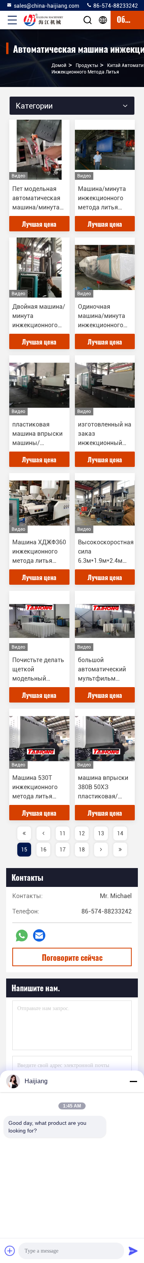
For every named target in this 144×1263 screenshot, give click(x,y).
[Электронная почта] (39, 935)
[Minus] (133, 1081)
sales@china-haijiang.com (46, 6)
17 (63, 849)
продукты (87, 65)
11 (63, 833)
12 (82, 833)
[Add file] (10, 1250)
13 (101, 833)
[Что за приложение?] (22, 935)
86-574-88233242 (115, 6)
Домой (58, 65)
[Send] (133, 1250)
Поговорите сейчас (72, 957)
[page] (24, 833)
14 (120, 833)
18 (82, 849)
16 (43, 849)
